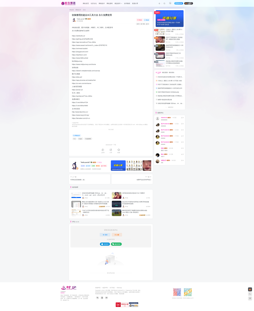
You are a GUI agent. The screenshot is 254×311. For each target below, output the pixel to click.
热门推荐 (158, 72)
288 (99, 166)
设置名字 (163, 160)
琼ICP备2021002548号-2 (118, 290)
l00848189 (164, 117)
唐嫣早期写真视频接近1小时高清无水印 (174, 46)
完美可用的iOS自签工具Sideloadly (173, 54)
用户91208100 (165, 124)
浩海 (162, 148)
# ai (75, 139)
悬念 (162, 154)
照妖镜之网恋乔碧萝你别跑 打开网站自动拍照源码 (174, 62)
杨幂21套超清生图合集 (165, 99)
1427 (89, 166)
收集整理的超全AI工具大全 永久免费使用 (92, 14)
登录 (106, 235)
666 (162, 163)
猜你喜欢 (171, 72)
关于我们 (112, 288)
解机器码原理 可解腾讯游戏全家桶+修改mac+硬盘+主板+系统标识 (134, 211)
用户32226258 (165, 136)
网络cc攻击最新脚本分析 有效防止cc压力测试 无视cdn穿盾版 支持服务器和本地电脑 (95, 203)
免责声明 (105, 288)
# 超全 (80, 139)
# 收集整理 (88, 139)
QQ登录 (106, 244)
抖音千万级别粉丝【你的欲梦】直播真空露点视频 (174, 38)
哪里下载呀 (164, 150)
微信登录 (117, 244)
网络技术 (78, 10)
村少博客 (108, 290)
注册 (117, 235)
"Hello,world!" (81, 19)
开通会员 (189, 3)
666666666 (164, 120)
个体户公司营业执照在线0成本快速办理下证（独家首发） (95, 211)
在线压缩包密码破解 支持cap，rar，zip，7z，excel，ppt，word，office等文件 (95, 194)
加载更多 (170, 107)
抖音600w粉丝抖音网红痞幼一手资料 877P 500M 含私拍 (175, 77)
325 (84, 166)
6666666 (163, 126)
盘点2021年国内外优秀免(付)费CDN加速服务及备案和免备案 (135, 203)
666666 (163, 138)
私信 (147, 20)
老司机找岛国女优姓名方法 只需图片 (133, 193)
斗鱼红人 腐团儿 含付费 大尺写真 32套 (174, 30)
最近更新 (165, 72)
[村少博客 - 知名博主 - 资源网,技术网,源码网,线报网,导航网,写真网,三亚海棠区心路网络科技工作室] (69, 287)
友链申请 (97, 288)
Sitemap (119, 288)
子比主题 (134, 290)
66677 (163, 156)
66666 (163, 132)
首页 (72, 10)
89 (94, 166)
